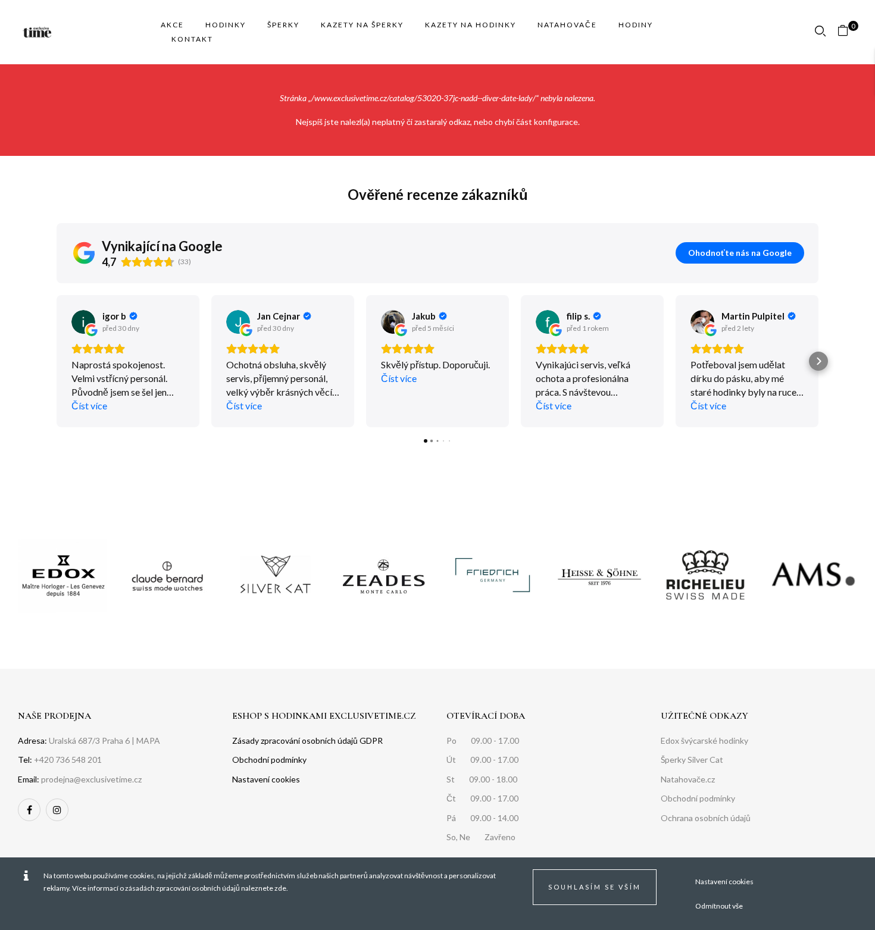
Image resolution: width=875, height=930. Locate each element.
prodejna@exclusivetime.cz (91, 779)
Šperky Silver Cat (692, 759)
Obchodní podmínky (698, 798)
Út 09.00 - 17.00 (482, 759)
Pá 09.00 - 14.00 (482, 818)
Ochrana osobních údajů (706, 818)
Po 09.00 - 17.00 (482, 740)
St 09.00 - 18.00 (481, 779)
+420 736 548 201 (68, 759)
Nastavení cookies (724, 881)
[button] (847, 32)
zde (280, 888)
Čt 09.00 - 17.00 (482, 798)
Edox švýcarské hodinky (704, 740)
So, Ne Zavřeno (480, 837)
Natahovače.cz (688, 779)
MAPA (148, 740)
